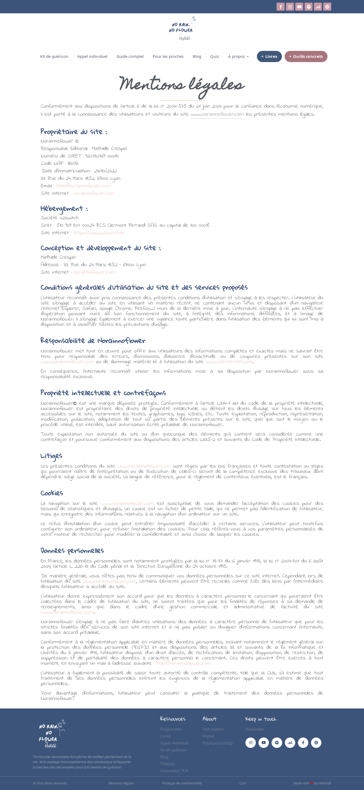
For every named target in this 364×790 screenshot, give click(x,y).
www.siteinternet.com (229, 362)
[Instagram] (290, 7)
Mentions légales (121, 783)
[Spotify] (309, 7)
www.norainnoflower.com (67, 362)
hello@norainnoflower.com (83, 186)
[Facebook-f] (281, 7)
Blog (197, 56)
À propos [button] (236, 56)
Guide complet (130, 56)
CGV (243, 783)
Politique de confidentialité (182, 783)
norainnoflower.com (94, 193)
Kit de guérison (54, 56)
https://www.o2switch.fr (99, 233)
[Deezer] (318, 7)
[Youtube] (299, 7)
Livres (271, 56)
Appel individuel (92, 56)
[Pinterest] (327, 7)
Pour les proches (168, 56)
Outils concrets (308, 56)
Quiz (214, 56)
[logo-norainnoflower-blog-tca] (50, 733)
